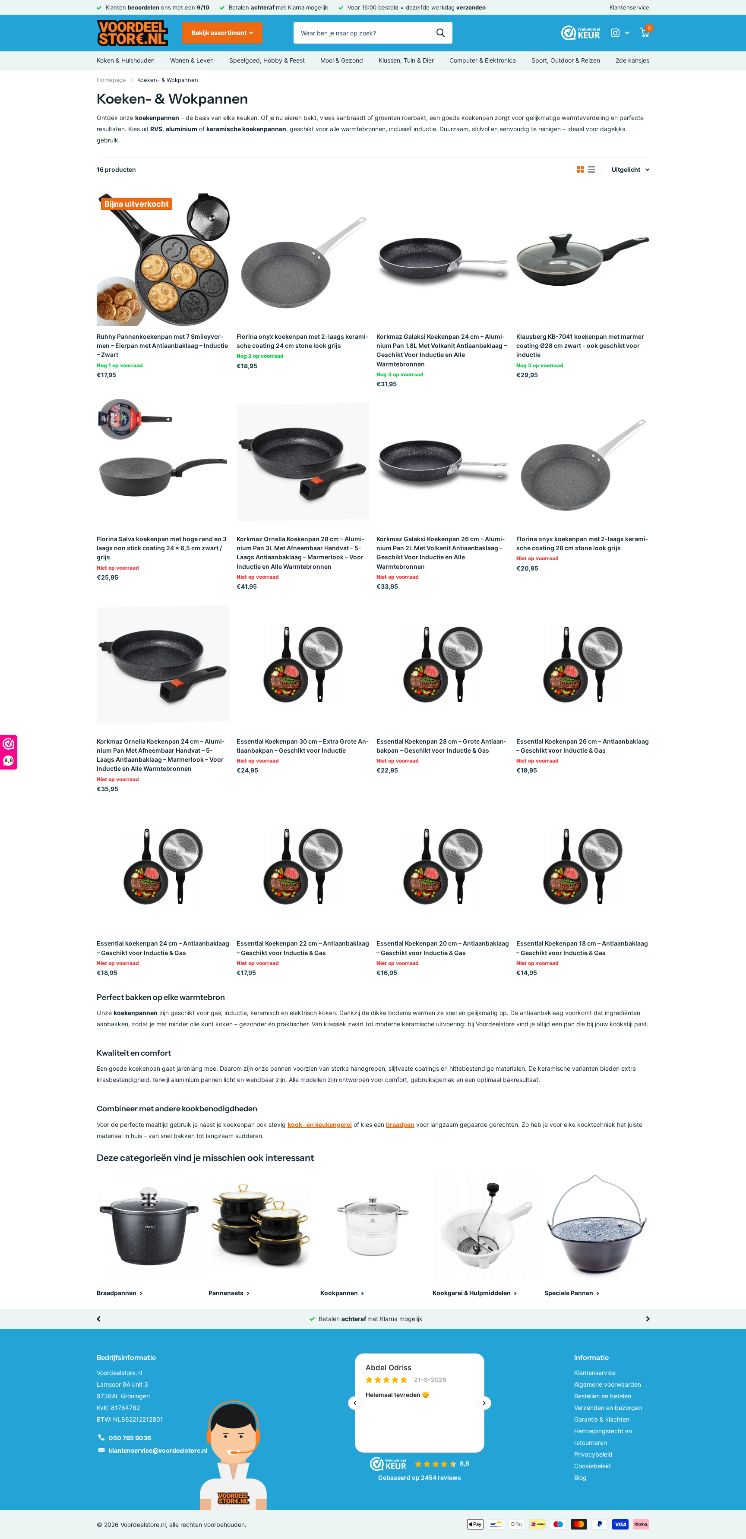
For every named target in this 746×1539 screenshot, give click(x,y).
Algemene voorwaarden (607, 1384)
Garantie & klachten (601, 1419)
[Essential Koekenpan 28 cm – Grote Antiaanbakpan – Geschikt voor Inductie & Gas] (442, 664)
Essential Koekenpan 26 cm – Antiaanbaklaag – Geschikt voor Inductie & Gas (582, 746)
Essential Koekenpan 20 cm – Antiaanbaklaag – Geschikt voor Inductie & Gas (442, 948)
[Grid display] (580, 169)
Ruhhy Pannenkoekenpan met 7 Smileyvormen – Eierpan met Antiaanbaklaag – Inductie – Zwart (162, 346)
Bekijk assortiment (220, 32)
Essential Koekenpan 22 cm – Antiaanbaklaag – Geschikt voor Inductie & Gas (303, 948)
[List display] (591, 169)
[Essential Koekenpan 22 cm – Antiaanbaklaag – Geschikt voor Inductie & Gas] (303, 866)
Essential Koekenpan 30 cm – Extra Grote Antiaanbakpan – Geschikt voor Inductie (303, 746)
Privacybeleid (593, 1454)
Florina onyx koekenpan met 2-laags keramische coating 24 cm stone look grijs (302, 341)
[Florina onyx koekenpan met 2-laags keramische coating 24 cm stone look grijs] (303, 259)
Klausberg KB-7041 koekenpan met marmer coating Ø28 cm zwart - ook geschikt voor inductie (580, 346)
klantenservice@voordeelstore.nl (158, 1450)
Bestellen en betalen (602, 1396)
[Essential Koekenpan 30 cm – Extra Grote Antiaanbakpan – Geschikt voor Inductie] (303, 664)
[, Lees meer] (619, 33)
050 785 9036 (130, 1437)
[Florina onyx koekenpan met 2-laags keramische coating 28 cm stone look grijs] (582, 462)
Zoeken (440, 33)
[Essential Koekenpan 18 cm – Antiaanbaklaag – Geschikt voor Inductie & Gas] (582, 866)
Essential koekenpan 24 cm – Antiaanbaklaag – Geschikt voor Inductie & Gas (163, 948)
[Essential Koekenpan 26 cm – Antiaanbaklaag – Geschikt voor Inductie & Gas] (582, 664)
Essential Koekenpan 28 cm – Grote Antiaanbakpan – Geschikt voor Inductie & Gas (441, 746)
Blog (580, 1477)
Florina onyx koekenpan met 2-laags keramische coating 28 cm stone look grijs (582, 543)
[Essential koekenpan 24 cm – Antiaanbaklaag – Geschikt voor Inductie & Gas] (163, 866)
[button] (98, 1319)
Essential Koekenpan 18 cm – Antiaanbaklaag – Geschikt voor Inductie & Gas (582, 948)
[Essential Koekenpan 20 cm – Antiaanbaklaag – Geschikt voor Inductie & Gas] (442, 866)
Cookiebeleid (592, 1466)
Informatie (591, 1357)
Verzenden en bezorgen (608, 1407)
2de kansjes (632, 60)
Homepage (111, 79)
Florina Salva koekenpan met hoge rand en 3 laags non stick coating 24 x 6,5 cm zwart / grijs (162, 548)
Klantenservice (629, 7)
